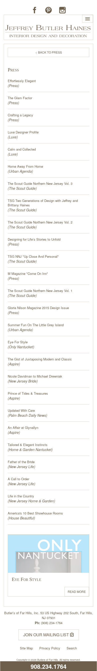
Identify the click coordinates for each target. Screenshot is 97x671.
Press (13, 85)
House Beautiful (21, 517)
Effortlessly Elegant (22, 81)
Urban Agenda (20, 171)
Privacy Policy (49, 648)
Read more (77, 591)
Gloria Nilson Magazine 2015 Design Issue (38, 308)
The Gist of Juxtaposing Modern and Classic (40, 359)
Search (72, 648)
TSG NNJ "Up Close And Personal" (33, 256)
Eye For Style (18, 342)
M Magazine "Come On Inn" (28, 273)
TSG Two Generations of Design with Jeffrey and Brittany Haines (43, 202)
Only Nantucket (21, 346)
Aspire (14, 363)
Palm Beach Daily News (27, 415)
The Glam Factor (20, 98)
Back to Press (49, 52)
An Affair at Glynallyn (23, 427)
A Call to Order (18, 479)
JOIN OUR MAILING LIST (46, 635)
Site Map (26, 648)
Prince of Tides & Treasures (28, 393)
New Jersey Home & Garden (31, 500)
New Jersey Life (21, 466)
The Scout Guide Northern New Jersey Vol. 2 (40, 222)
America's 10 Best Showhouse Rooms (35, 513)
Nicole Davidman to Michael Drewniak (35, 376)
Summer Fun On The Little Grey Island (36, 325)
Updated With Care (21, 410)
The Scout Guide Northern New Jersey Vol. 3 (40, 183)
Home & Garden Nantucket (30, 449)
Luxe (13, 136)
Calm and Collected (22, 149)
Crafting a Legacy (20, 115)
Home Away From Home (25, 166)
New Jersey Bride (23, 381)
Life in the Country (21, 496)
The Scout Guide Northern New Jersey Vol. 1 (40, 290)
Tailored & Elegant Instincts (28, 445)
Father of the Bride (21, 462)
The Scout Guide (22, 188)
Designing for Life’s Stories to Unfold (34, 239)
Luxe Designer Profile (23, 132)
